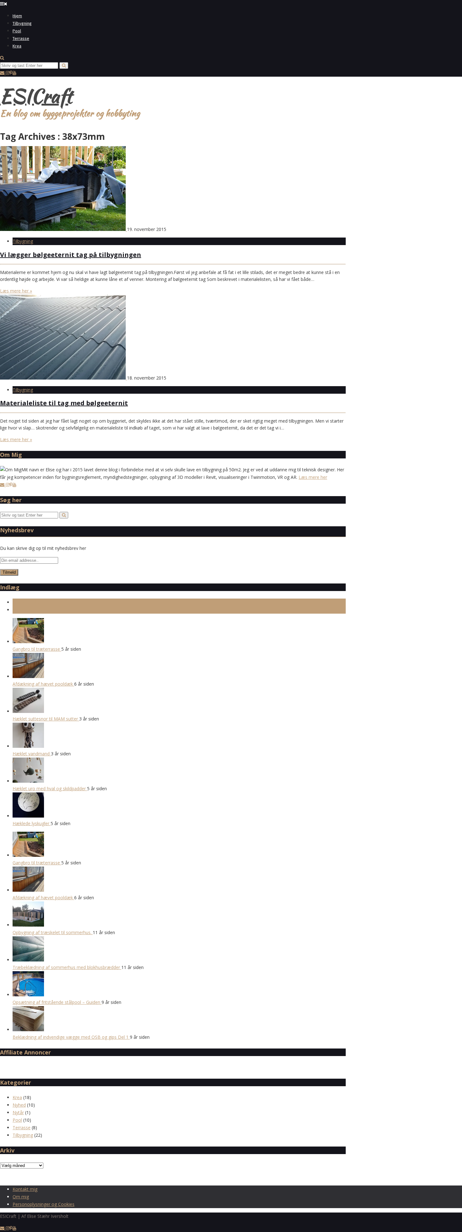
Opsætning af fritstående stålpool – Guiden (57, 1002)
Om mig (21, 1197)
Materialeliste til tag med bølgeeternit (64, 403)
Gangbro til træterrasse (37, 649)
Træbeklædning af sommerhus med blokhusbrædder (67, 967)
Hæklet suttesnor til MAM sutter (46, 719)
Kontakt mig (25, 1189)
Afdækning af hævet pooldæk (43, 684)
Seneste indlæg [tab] (28, 602)
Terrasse (21, 38)
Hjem (17, 16)
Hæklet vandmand (32, 754)
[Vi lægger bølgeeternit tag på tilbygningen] (63, 229)
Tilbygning (22, 23)
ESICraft (36, 96)
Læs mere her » (16, 291)
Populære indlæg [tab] (30, 610)
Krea (17, 46)
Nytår (18, 1112)
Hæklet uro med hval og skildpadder (50, 788)
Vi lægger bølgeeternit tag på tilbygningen (70, 254)
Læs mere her (313, 477)
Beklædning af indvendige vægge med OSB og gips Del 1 (71, 1037)
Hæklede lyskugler (32, 823)
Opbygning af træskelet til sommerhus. (53, 932)
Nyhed (19, 1105)
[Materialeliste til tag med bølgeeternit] (63, 378)
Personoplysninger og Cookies (43, 1204)
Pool (17, 31)
